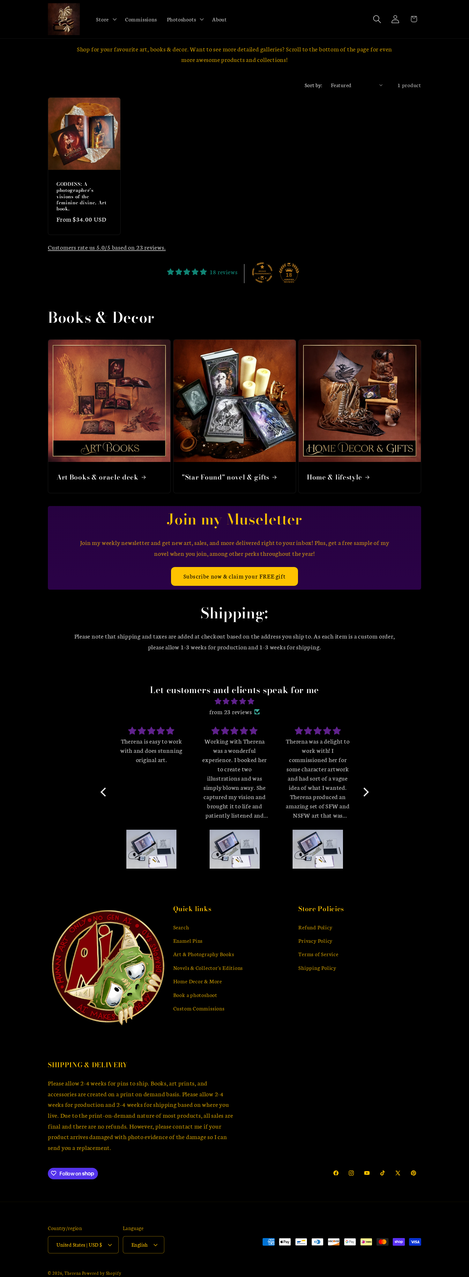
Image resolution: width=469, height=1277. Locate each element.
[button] (105, 19)
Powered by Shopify (102, 1273)
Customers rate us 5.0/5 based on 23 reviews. (107, 247)
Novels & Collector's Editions (208, 967)
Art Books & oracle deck (97, 477)
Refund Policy (315, 927)
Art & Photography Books (203, 954)
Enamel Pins (188, 940)
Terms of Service (318, 954)
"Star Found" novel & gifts (225, 477)
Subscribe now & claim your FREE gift (234, 576)
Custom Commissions (199, 1008)
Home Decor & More (197, 981)
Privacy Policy (315, 940)
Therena (72, 1273)
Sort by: (314, 84)
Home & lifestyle (334, 477)
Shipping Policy (317, 967)
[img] (235, 701)
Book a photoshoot (195, 994)
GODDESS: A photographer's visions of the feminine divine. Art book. (81, 196)
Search (181, 927)
